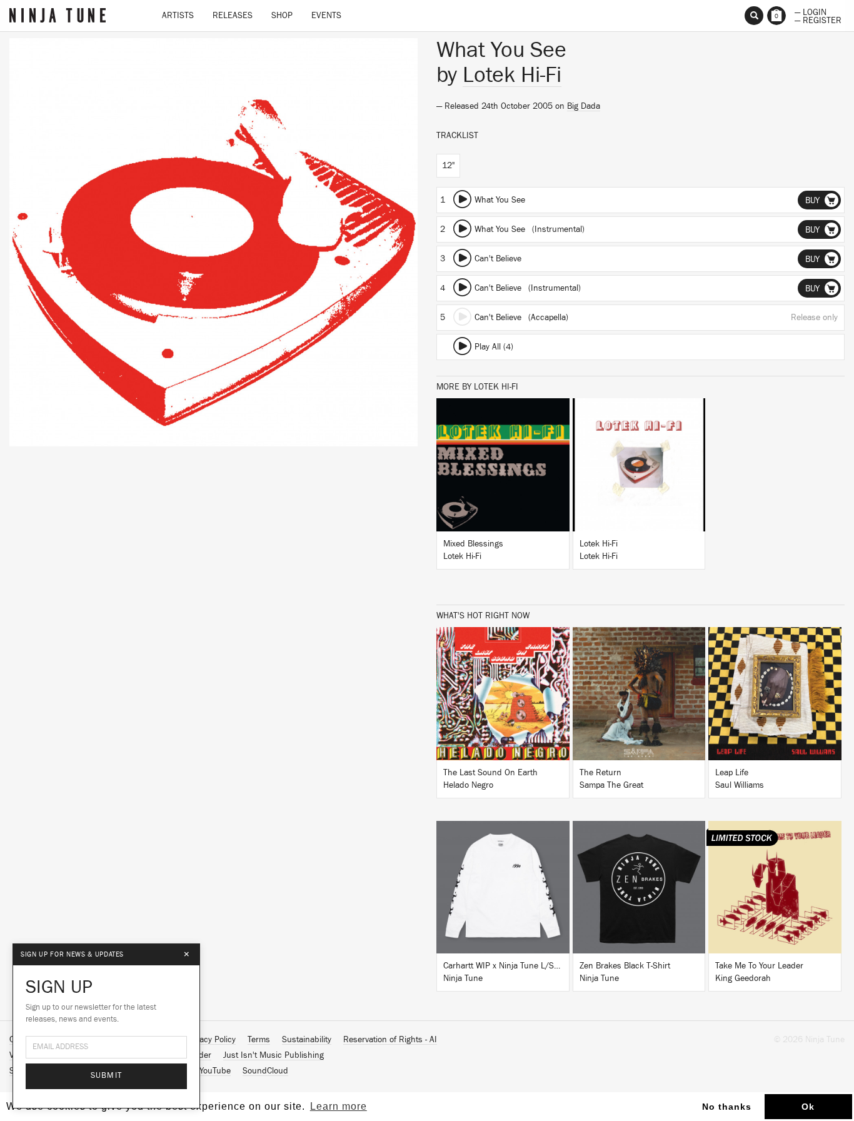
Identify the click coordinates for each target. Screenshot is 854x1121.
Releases (233, 15)
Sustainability (306, 1039)
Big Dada (583, 106)
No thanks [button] (726, 1107)
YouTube (215, 1071)
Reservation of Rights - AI (390, 1039)
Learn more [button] (338, 1106)
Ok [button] (808, 1107)
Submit (107, 1076)
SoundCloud (265, 1071)
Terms (259, 1039)
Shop (282, 15)
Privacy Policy (211, 1039)
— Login (810, 11)
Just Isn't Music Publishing (273, 1055)
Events (326, 15)
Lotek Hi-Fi (512, 75)
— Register (818, 19)
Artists (178, 15)
